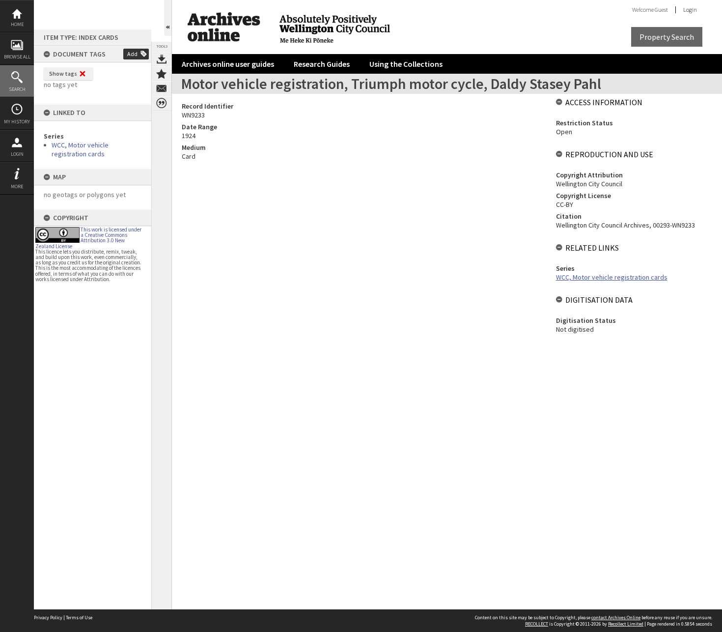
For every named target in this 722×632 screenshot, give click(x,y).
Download (161, 59)
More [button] (17, 186)
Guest (661, 9)
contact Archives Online (615, 617)
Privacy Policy (48, 617)
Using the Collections (406, 64)
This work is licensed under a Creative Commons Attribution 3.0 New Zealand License (88, 238)
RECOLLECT (536, 624)
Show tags (63, 73)
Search (17, 89)
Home (17, 24)
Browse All (17, 57)
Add (132, 53)
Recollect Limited (625, 624)
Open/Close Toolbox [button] (167, 18)
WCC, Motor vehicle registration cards (80, 149)
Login (17, 154)
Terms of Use (79, 617)
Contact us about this (161, 88)
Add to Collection (161, 73)
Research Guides (322, 64)
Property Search (666, 37)
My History (17, 121)
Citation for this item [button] (161, 103)
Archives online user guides (228, 64)
